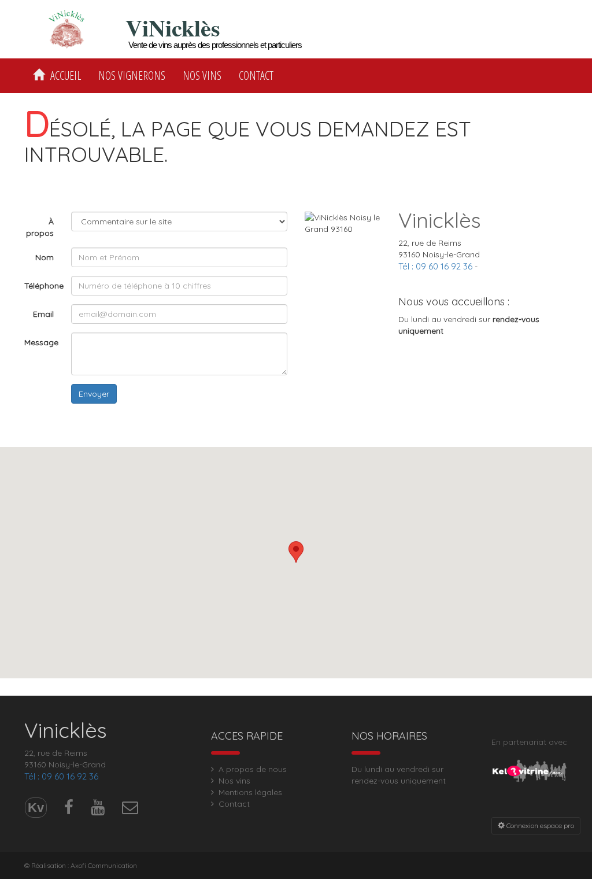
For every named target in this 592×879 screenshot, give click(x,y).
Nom (44, 257)
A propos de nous (253, 769)
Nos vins (202, 75)
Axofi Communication (104, 865)
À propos (40, 227)
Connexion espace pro (539, 825)
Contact (256, 75)
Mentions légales (250, 792)
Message (41, 342)
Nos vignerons (131, 75)
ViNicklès (172, 28)
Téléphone (43, 285)
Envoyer (94, 394)
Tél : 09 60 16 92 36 (435, 266)
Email (43, 314)
